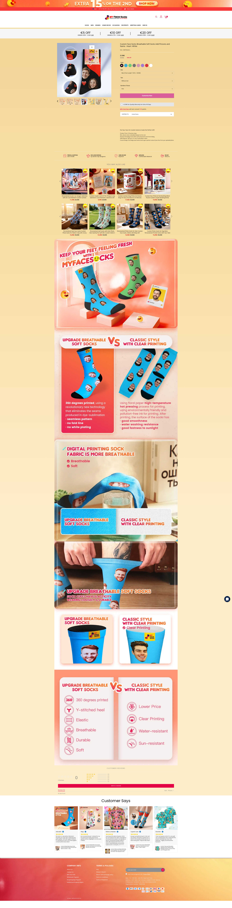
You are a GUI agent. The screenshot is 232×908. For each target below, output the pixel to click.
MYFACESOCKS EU (76, 898)
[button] (61, 69)
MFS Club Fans (124, 109)
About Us (69, 869)
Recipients (124, 25)
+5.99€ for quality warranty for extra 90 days (137, 104)
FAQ (97, 869)
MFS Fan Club (71, 874)
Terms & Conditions (102, 877)
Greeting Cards (135, 25)
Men (92, 25)
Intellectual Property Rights (75, 882)
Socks (87, 25)
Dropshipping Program (74, 880)
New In (145, 25)
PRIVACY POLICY (101, 872)
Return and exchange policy (104, 874)
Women (97, 25)
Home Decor (106, 25)
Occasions (116, 25)
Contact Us (70, 872)
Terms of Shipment (102, 880)
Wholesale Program (73, 877)
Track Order (130, 9)
